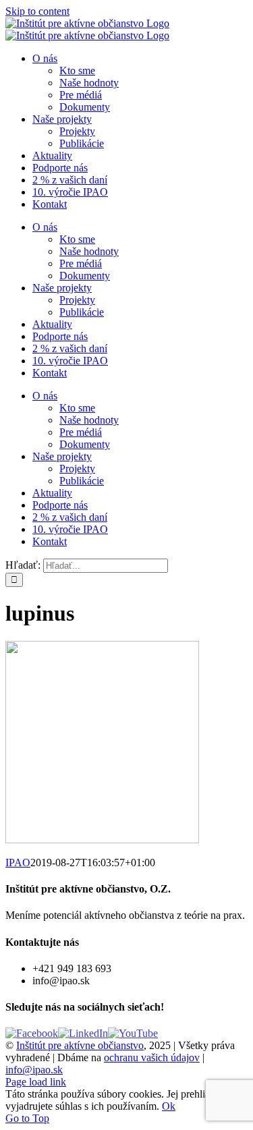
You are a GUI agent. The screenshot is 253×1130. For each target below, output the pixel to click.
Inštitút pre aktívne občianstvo (80, 1045)
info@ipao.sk (34, 1069)
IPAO (17, 862)
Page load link (35, 1081)
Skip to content (37, 11)
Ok (168, 1106)
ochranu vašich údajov (152, 1057)
